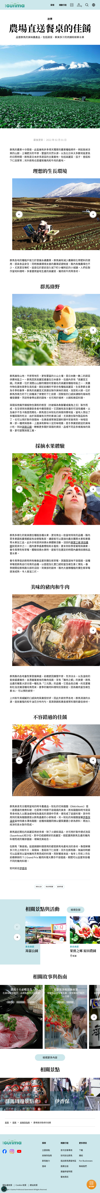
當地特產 (60, 886)
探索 (14, 1122)
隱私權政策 (7, 1185)
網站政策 (34, 1185)
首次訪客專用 (66, 1150)
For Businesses (85, 1160)
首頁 (7, 1122)
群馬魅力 (46, 1160)
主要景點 (46, 1150)
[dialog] (4, 1189)
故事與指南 (25, 1122)
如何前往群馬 (66, 1155)
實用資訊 (64, 1176)
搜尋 (44, 1166)
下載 (81, 1150)
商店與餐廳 (49, 886)
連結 (81, 1155)
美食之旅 (39, 886)
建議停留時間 (66, 1171)
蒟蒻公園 (27, 427)
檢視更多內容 (50, 1057)
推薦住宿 (64, 1166)
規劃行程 (64, 1142)
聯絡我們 (83, 1166)
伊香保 (23, 868)
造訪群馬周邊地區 (68, 1160)
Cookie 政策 (21, 1185)
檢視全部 (75, 909)
